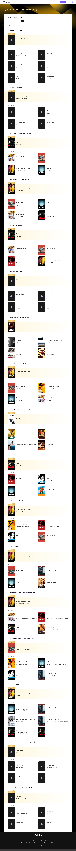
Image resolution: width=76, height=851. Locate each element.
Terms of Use (37, 842)
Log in (70, 2)
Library (34, 2)
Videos (41, 840)
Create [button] (62, 2)
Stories (23, 2)
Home (14, 2)
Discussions (29, 2)
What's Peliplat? (54, 842)
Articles (18, 2)
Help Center (21, 842)
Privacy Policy (29, 842)
